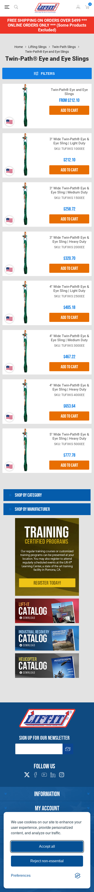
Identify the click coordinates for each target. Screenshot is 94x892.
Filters (48, 73)
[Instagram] (61, 774)
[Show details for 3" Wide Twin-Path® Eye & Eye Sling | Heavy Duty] (25, 254)
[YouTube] (44, 774)
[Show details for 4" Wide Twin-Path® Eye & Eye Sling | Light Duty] (25, 303)
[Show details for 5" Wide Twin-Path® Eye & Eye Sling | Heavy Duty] (25, 450)
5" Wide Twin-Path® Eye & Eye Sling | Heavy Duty (69, 436)
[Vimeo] (53, 774)
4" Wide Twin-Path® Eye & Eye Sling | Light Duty (69, 289)
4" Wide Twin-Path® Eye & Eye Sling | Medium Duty (69, 338)
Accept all (47, 846)
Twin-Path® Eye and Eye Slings (69, 92)
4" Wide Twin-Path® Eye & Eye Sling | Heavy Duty (69, 387)
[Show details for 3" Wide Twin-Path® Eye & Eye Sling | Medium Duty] (25, 204)
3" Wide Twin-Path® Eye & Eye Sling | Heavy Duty (69, 240)
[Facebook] (35, 774)
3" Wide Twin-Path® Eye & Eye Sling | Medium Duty (69, 190)
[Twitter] (27, 773)
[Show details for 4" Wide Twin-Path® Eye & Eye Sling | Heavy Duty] (25, 401)
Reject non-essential (47, 861)
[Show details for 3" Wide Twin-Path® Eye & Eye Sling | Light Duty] (25, 155)
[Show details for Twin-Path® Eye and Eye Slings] (25, 106)
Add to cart (69, 110)
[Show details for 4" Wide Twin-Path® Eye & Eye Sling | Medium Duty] (25, 352)
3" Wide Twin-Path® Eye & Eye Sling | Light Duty (69, 141)
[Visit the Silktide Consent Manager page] (77, 875)
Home (18, 47)
